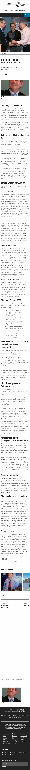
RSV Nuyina (5, 741)
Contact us (14, 736)
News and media (6, 743)
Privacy (22, 739)
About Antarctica (6, 734)
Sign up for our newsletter (9, 760)
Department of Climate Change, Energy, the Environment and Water (15, 715)
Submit (4, 767)
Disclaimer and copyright (24, 736)
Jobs (13, 738)
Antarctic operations (5, 738)
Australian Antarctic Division (15, 717)
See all (2, 595)
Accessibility (23, 741)
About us (14, 734)
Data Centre (14, 743)
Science (4, 736)
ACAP (14, 354)
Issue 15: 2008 (23, 67)
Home (2, 67)
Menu (26, 14)
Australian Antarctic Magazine (11, 67)
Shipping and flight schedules (15, 740)
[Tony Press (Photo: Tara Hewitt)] (15, 88)
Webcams (23, 734)
